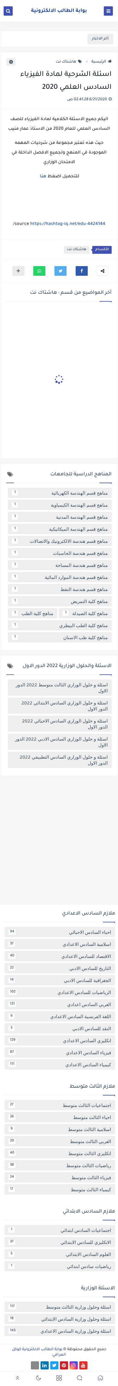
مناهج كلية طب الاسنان (61, 637)
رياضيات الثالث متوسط (60, 1165)
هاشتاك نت (66, 62)
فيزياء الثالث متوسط (60, 1177)
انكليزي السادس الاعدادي (60, 1040)
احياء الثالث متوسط (60, 1117)
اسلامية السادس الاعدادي (60, 944)
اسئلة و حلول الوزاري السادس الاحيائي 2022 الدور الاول (65, 724)
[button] (82, 271)
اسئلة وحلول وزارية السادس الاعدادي (60, 1331)
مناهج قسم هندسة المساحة (61, 565)
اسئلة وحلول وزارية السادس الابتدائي (60, 1319)
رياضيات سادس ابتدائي (61, 1266)
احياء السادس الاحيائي (60, 932)
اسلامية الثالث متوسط (61, 1129)
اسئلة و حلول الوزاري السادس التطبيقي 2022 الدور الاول (64, 760)
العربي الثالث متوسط (60, 1141)
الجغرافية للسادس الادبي (60, 980)
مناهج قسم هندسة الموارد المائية (61, 577)
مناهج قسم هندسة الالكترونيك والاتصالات (61, 541)
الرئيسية (98, 62)
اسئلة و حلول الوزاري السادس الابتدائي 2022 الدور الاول (64, 706)
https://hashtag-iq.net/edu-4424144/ (59, 224)
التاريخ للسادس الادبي (60, 968)
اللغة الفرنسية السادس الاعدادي (61, 1016)
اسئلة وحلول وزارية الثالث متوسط (60, 1307)
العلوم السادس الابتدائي (61, 1254)
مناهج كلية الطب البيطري (61, 625)
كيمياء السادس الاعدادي (60, 1064)
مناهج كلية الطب (34, 613)
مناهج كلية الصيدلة (86, 613)
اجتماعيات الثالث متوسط (60, 1105)
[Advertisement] (59, 842)
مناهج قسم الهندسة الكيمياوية (61, 505)
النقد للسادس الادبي (61, 1028)
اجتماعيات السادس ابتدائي (61, 1230)
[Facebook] (35, 1365)
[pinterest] (64, 1365)
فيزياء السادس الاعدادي (60, 1052)
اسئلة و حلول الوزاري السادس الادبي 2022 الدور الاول (61, 742)
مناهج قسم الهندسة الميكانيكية (61, 529)
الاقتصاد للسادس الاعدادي (60, 956)
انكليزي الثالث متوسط (60, 1153)
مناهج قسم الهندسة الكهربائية (61, 493)
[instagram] (74, 1365)
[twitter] (54, 1365)
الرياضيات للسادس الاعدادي (60, 992)
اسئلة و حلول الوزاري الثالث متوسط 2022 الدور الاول (62, 688)
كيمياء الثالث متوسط (60, 1189)
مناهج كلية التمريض (61, 601)
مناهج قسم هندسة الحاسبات (61, 553)
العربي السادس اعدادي (60, 1004)
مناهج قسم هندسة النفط (61, 589)
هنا (42, 176)
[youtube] (83, 1365)
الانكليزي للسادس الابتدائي (60, 1242)
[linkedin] (45, 1365)
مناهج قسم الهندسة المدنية (61, 517)
